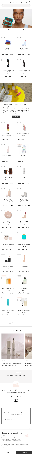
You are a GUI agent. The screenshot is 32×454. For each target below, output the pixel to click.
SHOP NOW (16, 116)
